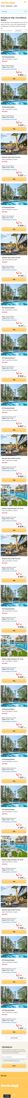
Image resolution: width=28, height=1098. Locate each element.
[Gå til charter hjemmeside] (8, 2)
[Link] (14, 1094)
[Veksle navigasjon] (25, 2)
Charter (3, 6)
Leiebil (15, 6)
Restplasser (9, 6)
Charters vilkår (16, 1060)
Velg (14, 78)
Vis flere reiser (14, 1037)
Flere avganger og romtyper (9, 69)
